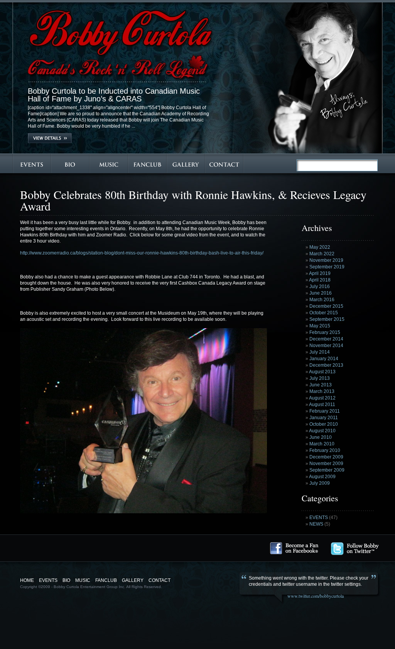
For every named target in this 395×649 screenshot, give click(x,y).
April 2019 (320, 273)
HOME (27, 580)
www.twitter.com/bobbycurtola (315, 596)
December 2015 (326, 306)
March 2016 (321, 299)
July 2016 (319, 286)
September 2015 (326, 319)
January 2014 (323, 358)
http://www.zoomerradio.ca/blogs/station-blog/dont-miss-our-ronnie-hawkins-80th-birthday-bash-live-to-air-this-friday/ (141, 253)
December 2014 (326, 339)
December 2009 (326, 457)
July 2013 (319, 378)
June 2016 (320, 293)
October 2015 (323, 312)
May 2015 (319, 326)
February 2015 (324, 332)
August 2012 (322, 398)
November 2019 (326, 260)
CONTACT (159, 580)
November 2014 (326, 345)
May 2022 (319, 247)
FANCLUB (106, 580)
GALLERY (132, 580)
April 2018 (320, 280)
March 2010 (321, 444)
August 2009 (322, 476)
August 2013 (322, 371)
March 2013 (321, 391)
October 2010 (323, 424)
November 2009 (326, 463)
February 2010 (324, 450)
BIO (66, 580)
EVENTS (318, 517)
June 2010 (320, 437)
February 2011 (324, 411)
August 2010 (322, 430)
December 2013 (326, 365)
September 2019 (326, 267)
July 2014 (319, 352)
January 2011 (323, 417)
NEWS (316, 524)
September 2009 (326, 470)
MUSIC (82, 580)
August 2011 (322, 404)
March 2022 (321, 253)
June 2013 (320, 385)
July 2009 (319, 483)
